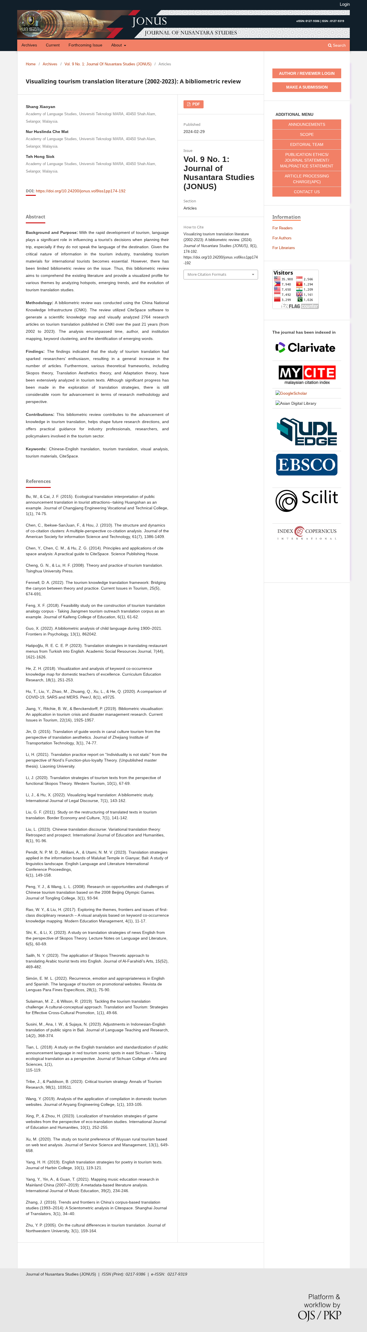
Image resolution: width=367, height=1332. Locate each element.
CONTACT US (307, 191)
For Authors (282, 238)
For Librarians (283, 248)
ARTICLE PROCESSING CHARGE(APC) (307, 179)
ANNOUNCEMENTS (306, 124)
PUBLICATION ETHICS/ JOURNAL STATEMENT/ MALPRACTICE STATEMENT (306, 160)
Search (339, 45)
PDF (195, 104)
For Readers (282, 228)
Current (53, 45)
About (117, 45)
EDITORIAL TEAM (306, 144)
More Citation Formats (207, 274)
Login (345, 4)
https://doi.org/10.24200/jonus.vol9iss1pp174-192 (81, 191)
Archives (29, 45)
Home (31, 64)
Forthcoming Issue (85, 45)
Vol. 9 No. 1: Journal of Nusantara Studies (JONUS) (108, 64)
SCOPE (307, 134)
